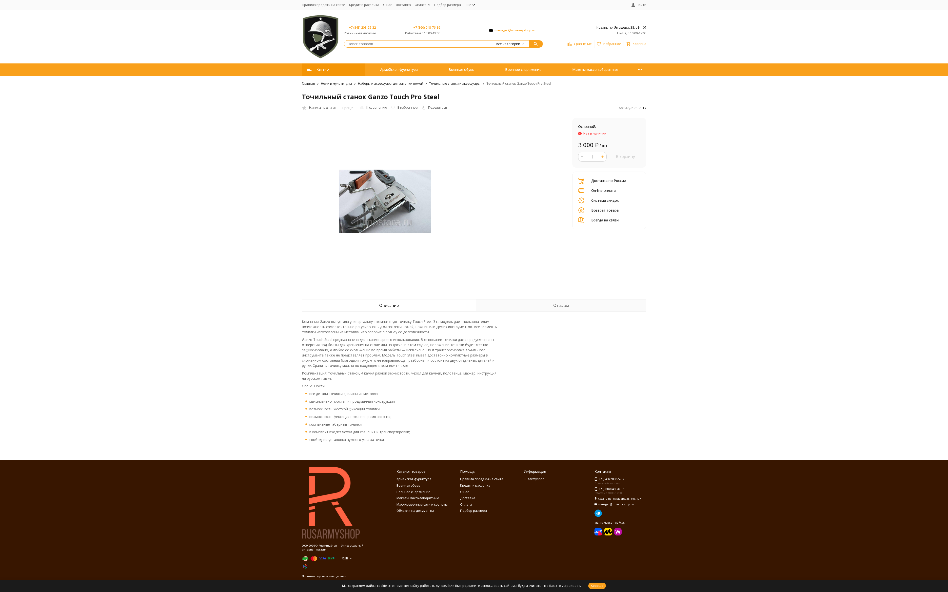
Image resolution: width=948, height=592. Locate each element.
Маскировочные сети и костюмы (422, 504)
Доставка (403, 4)
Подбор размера (447, 4)
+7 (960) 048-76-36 (427, 27)
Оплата (466, 504)
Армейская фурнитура (399, 69)
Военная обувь (461, 69)
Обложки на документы (415, 510)
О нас (387, 4)
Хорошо (597, 585)
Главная (308, 83)
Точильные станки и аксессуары (454, 83)
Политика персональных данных (324, 576)
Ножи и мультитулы (336, 83)
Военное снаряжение (523, 69)
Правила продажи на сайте (323, 4)
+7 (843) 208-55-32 (362, 27)
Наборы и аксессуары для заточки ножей (390, 83)
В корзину (625, 156)
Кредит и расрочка (364, 4)
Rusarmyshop (534, 479)
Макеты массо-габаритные (595, 69)
